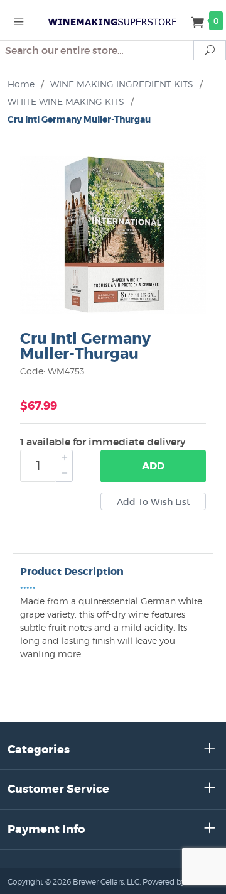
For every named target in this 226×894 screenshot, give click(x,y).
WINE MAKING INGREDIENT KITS (121, 84)
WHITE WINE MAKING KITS (66, 101)
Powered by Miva (173, 881)
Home (21, 84)
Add (153, 465)
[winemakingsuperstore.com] (113, 20)
